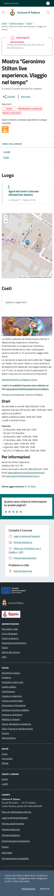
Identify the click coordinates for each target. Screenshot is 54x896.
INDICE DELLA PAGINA (12, 143)
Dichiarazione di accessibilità (15, 858)
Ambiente (6, 677)
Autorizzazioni (8, 691)
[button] (48, 12)
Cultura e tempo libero (12, 700)
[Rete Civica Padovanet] (27, 614)
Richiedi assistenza (11, 835)
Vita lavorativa (9, 738)
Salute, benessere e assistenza (16, 724)
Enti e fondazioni (10, 633)
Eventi (29, 23)
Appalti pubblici (9, 686)
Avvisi (4, 754)
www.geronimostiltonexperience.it (22, 476)
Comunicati (7, 758)
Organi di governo (10, 638)
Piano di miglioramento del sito (16, 812)
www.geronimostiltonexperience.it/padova (27, 389)
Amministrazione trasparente (16, 841)
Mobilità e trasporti (11, 719)
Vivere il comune (16, 23)
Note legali (7, 852)
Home (4, 23)
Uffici (4, 657)
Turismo (5, 733)
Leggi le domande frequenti (15, 817)
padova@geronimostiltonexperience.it (26, 472)
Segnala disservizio (11, 829)
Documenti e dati (10, 629)
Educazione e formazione (13, 705)
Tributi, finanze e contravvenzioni (17, 728)
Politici (5, 647)
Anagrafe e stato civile (12, 682)
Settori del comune (11, 652)
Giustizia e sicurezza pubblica (15, 710)
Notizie (5, 763)
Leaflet (23, 277)
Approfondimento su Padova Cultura (19, 379)
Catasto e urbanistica (12, 696)
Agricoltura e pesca (11, 673)
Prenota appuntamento (13, 823)
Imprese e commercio (12, 714)
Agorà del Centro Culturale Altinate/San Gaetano (24, 193)
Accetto (44, 889)
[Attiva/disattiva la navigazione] (3, 12)
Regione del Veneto (11, 3)
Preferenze (28, 889)
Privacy (5, 847)
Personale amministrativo (14, 643)
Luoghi (5, 783)
